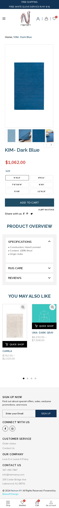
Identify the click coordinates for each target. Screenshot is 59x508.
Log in (38, 19)
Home (8, 37)
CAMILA (7, 351)
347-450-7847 (10, 469)
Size (8, 171)
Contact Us (8, 448)
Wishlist (56, 17)
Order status (9, 443)
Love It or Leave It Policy (15, 459)
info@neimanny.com (13, 474)
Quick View (23, 307)
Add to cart (29, 202)
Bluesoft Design (10, 494)
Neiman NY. (17, 490)
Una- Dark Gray (42, 332)
